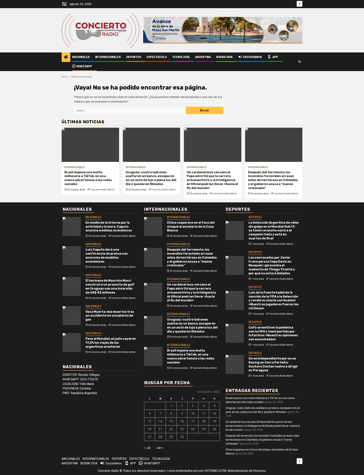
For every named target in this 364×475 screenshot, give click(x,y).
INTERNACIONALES (108, 57)
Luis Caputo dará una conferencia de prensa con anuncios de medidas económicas (107, 255)
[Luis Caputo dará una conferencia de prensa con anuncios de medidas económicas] (72, 255)
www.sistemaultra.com (183, 471)
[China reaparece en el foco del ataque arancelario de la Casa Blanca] (153, 226)
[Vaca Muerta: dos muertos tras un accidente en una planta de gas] (72, 315)
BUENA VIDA (224, 57)
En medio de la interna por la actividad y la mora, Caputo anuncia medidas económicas (109, 226)
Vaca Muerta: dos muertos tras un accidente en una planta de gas (110, 315)
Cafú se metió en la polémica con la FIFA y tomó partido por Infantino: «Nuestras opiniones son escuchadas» (273, 333)
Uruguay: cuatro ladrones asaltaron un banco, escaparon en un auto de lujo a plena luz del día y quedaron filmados (151, 178)
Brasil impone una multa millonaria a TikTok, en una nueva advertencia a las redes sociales (88, 178)
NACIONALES (81, 57)
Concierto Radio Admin (102, 189)
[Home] (66, 57)
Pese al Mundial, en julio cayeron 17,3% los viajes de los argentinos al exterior (111, 342)
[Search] (299, 61)
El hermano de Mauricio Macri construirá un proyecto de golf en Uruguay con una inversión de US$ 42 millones (110, 286)
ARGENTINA (203, 57)
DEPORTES (133, 57)
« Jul (147, 448)
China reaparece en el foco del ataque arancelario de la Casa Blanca (191, 226)
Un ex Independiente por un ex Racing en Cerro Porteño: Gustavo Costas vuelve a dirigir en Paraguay (273, 364)
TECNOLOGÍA (181, 57)
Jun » (159, 448)
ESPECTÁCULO (157, 57)
